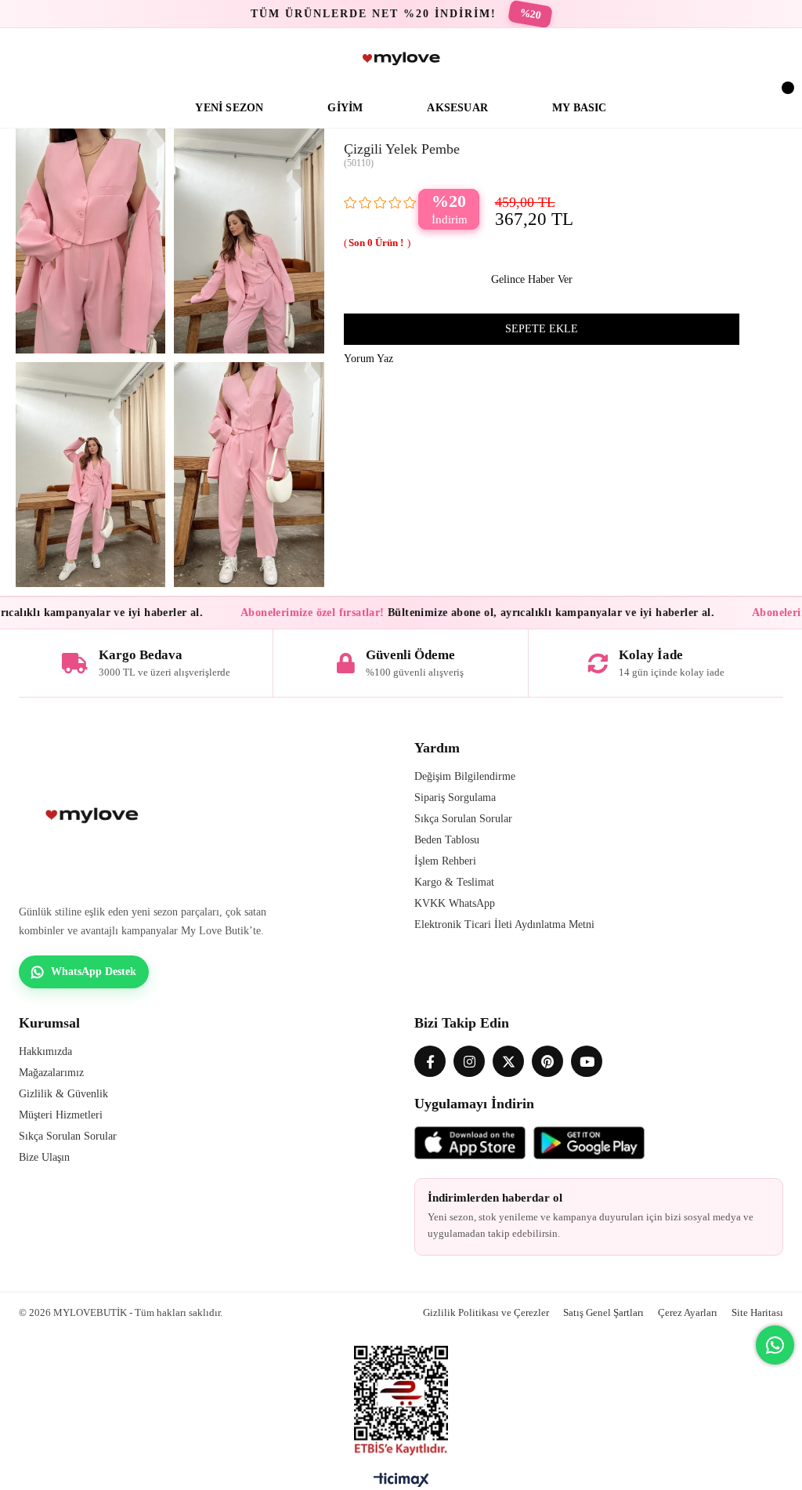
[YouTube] (586, 1061)
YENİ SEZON (229, 108)
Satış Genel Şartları (603, 1312)
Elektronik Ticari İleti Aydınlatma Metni (504, 924)
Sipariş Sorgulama (455, 797)
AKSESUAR (457, 108)
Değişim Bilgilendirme (464, 776)
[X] (508, 1061)
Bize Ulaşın (44, 1157)
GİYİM (345, 108)
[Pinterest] (547, 1061)
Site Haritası (757, 1312)
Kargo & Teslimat (454, 882)
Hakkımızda (45, 1051)
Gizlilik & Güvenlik (63, 1094)
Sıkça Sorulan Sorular (463, 819)
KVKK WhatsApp (454, 903)
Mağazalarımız (51, 1073)
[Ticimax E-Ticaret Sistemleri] (401, 1483)
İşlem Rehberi (445, 861)
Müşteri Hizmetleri (61, 1115)
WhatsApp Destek (93, 971)
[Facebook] (430, 1061)
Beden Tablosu (446, 840)
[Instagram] (469, 1061)
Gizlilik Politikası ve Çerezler (486, 1312)
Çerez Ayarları (687, 1312)
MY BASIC (579, 108)
